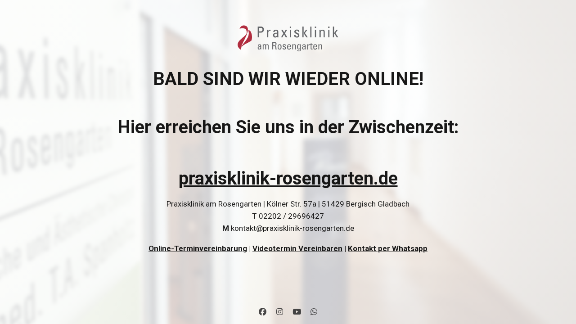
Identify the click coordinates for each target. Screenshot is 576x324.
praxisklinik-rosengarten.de (288, 178)
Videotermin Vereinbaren (297, 248)
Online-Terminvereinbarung (197, 248)
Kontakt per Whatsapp (388, 248)
